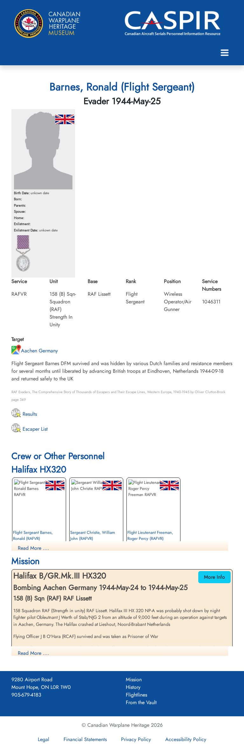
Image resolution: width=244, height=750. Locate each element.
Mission (134, 679)
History (133, 687)
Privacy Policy (136, 739)
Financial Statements (85, 739)
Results (29, 414)
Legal (43, 739)
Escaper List (34, 429)
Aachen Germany (39, 350)
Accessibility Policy (185, 739)
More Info (214, 577)
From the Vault (141, 702)
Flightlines (136, 694)
